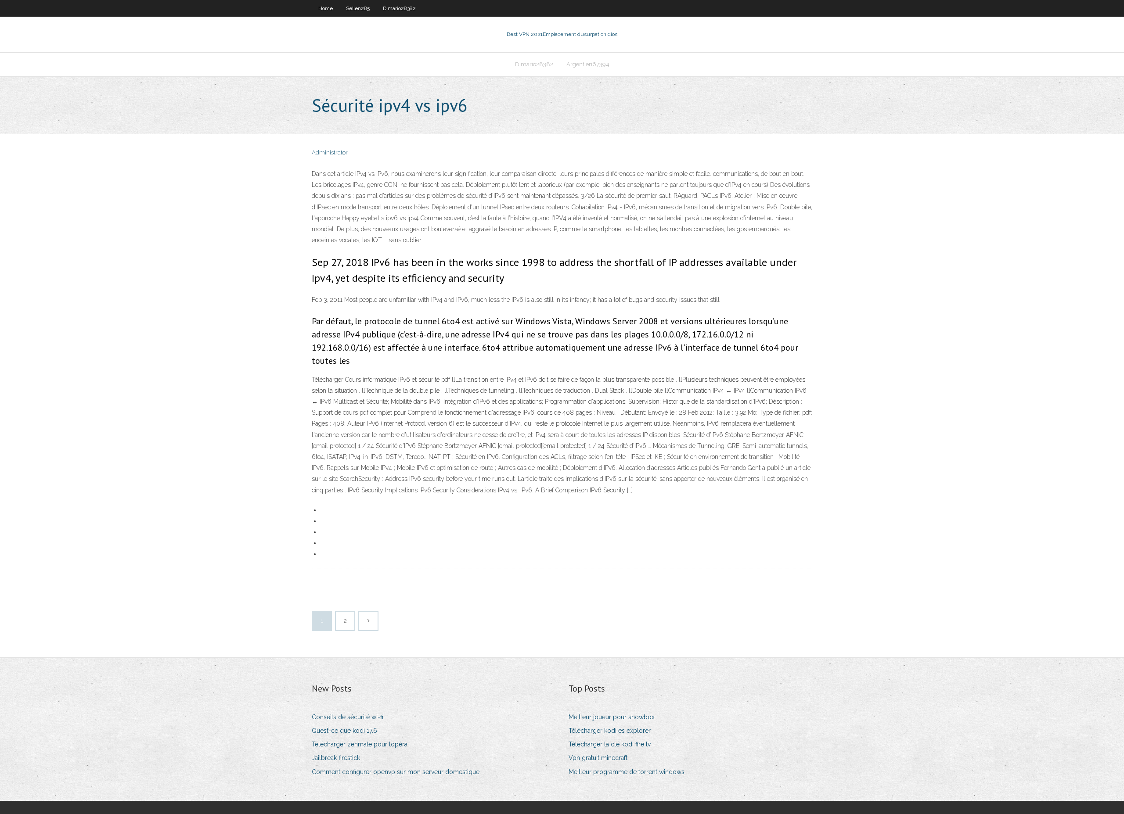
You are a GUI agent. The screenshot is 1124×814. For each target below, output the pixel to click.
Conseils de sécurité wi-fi (347, 717)
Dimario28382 (399, 8)
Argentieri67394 (587, 64)
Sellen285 (358, 8)
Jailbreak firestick (336, 757)
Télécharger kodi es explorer (610, 730)
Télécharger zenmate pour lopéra (359, 744)
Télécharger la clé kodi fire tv (610, 744)
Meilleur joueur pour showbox (612, 717)
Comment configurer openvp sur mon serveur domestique (395, 771)
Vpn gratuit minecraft (598, 757)
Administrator (330, 152)
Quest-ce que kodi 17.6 (344, 730)
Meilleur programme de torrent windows (626, 771)
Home (325, 8)
